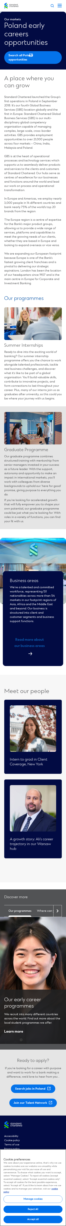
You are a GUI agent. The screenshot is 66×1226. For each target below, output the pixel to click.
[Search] (52, 5)
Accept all (33, 1219)
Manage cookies (33, 1199)
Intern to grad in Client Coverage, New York (28, 762)
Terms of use (11, 1144)
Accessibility (11, 1136)
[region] (33, 1187)
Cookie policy (12, 1140)
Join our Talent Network (31, 1104)
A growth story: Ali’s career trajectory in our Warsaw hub (31, 844)
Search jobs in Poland (31, 1090)
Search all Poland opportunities (20, 59)
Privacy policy (12, 1148)
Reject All (33, 1209)
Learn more (13, 1031)
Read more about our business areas (29, 643)
